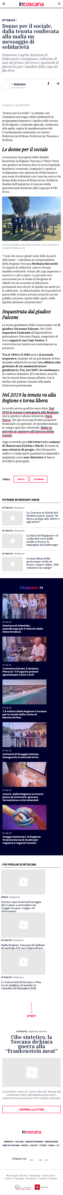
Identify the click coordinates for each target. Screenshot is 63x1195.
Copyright (19, 1178)
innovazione (52, 1141)
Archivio (52, 1178)
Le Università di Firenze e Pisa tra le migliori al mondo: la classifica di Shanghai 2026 (21, 985)
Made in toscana (12, 1145)
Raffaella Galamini (38, 1031)
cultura (20, 1141)
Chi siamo (31, 1178)
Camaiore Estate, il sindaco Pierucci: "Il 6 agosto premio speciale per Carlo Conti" (20, 672)
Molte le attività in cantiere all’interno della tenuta (28, 431)
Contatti (42, 1178)
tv (58, 1145)
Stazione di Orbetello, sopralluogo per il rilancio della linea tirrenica (22, 629)
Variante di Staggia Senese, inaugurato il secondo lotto (20, 755)
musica (25, 1145)
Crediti (8, 1178)
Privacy (23, 1175)
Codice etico (48, 1175)
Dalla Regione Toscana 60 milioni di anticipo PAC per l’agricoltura (23, 946)
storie (43, 1145)
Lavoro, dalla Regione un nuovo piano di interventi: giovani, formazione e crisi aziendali (22, 797)
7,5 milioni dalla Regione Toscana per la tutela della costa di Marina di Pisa (24, 714)
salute (34, 1145)
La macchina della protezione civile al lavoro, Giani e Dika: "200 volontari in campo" (42, 563)
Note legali (12, 1175)
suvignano (38, 479)
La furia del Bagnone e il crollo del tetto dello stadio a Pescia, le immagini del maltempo (42, 540)
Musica (4, 897)
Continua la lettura (31, 1109)
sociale (20, 479)
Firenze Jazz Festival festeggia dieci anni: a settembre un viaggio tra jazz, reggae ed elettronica (21, 906)
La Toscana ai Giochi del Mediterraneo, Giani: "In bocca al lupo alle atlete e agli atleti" (43, 517)
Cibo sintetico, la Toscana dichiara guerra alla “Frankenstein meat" (31, 1044)
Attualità (8, 20)
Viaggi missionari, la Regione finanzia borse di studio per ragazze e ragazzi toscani (21, 840)
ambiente (9, 1141)
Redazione (20, 84)
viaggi (52, 1145)
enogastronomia (35, 1141)
